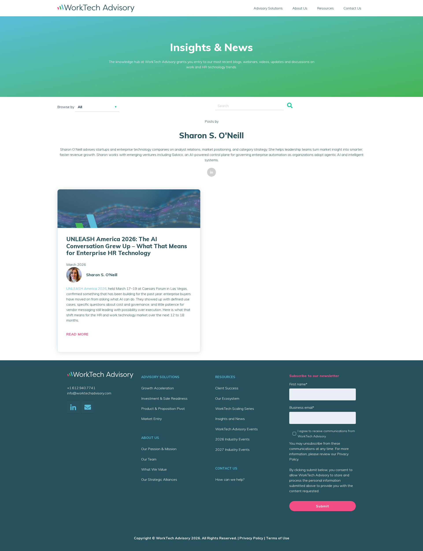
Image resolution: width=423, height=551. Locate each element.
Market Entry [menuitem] (151, 418)
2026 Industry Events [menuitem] (232, 439)
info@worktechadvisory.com (89, 393)
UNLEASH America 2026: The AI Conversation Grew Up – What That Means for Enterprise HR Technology (126, 245)
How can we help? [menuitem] (229, 479)
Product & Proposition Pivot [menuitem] (163, 408)
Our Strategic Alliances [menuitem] (159, 479)
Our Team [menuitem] (148, 459)
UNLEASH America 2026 (86, 288)
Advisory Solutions (268, 8)
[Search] (290, 105)
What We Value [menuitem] (154, 469)
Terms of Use (277, 538)
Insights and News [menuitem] (230, 418)
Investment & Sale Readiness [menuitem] (164, 398)
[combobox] (249, 106)
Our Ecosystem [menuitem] (227, 398)
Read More (77, 334)
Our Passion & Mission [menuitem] (158, 449)
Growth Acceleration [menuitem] (157, 388)
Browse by (65, 107)
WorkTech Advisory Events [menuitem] (236, 429)
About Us (299, 8)
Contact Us (352, 8)
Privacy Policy (251, 538)
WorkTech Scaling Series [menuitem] (234, 408)
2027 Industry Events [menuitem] (232, 449)
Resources (325, 8)
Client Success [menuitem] (226, 388)
